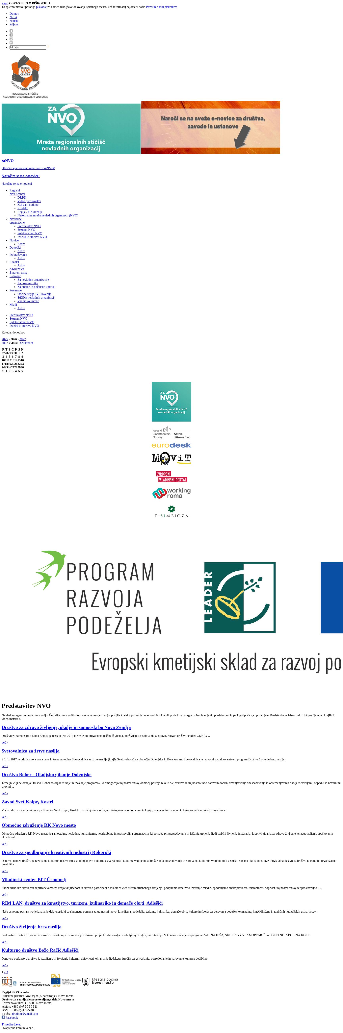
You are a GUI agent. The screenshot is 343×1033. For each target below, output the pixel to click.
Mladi (13, 304)
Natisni (14, 20)
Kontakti (22, 208)
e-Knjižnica (17, 269)
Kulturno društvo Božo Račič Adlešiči (40, 950)
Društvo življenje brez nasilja (32, 926)
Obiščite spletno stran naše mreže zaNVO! (28, 168)
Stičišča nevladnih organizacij (36, 297)
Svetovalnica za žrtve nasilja (31, 750)
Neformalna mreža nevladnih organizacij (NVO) (47, 215)
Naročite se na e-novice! (21, 176)
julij (4, 342)
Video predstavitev (29, 201)
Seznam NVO (26, 229)
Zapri (5, 3)
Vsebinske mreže (28, 301)
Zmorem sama (18, 272)
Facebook (11, 1017)
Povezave (16, 290)
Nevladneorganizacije (17, 220)
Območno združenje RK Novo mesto (39, 825)
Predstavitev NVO (29, 226)
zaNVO (8, 161)
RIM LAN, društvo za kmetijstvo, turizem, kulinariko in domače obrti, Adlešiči (82, 903)
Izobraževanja (18, 254)
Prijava (14, 24)
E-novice (15, 276)
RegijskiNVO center (17, 192)
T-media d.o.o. (11, 1024)
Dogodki (15, 247)
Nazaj (13, 17)
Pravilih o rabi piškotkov (161, 7)
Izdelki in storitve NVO (32, 236)
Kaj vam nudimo (28, 204)
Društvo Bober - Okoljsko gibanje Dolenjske (47, 774)
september (26, 342)
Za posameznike (27, 283)
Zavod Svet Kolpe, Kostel (27, 801)
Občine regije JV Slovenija (34, 294)
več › (5, 742)
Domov (14, 13)
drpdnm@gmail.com (25, 1013)
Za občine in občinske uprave (35, 286)
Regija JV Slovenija (29, 211)
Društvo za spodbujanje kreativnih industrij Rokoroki (56, 852)
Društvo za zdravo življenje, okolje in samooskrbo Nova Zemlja (66, 727)
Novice (14, 240)
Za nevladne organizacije (33, 279)
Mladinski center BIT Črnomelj (34, 879)
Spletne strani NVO (29, 233)
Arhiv (21, 244)
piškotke (41, 7)
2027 (22, 339)
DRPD (21, 197)
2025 (5, 339)
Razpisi (14, 261)
